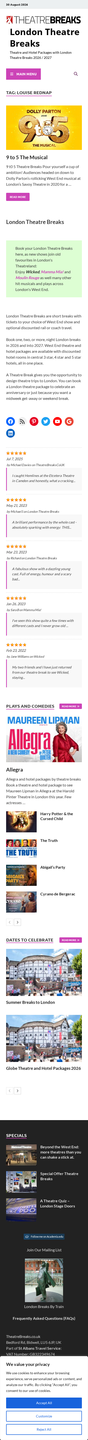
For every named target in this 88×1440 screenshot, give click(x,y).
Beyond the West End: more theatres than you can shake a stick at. (60, 1151)
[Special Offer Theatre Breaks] (21, 1174)
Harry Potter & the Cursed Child (56, 816)
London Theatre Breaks (44, 37)
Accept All (44, 1403)
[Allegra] (44, 738)
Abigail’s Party (52, 867)
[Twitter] (45, 421)
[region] (44, 1398)
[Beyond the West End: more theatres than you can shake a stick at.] (21, 1147)
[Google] (69, 421)
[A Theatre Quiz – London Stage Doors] (21, 1201)
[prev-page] (9, 922)
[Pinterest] (34, 421)
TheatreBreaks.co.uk (23, 1336)
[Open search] (75, 74)
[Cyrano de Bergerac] (21, 894)
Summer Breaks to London (30, 1002)
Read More (16, 196)
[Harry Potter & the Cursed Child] (21, 814)
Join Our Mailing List (44, 1249)
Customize (44, 1416)
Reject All (44, 1429)
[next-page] (17, 922)
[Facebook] (10, 421)
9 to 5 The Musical (27, 157)
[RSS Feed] (22, 421)
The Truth (49, 840)
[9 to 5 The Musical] (44, 128)
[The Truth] (21, 840)
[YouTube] (57, 421)
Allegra (14, 769)
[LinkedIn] (10, 433)
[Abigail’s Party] (21, 867)
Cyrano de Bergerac (57, 893)
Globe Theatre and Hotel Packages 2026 (43, 1068)
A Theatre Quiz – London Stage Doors (57, 1203)
